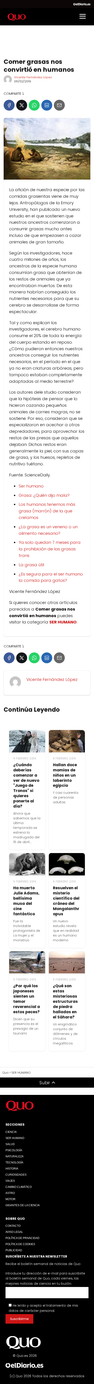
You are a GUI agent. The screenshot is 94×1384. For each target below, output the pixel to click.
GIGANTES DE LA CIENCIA (22, 1205)
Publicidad (13, 1250)
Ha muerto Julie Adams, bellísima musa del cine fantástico (26, 901)
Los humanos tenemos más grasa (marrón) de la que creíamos (47, 511)
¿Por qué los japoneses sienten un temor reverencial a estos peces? (26, 999)
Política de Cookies (20, 1244)
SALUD (10, 1144)
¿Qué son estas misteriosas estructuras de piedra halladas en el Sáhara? (65, 1001)
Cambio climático (18, 1187)
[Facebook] (9, 105)
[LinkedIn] (46, 105)
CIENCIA (11, 1132)
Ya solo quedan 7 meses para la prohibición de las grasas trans (50, 549)
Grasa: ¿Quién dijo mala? (44, 495)
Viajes (10, 1180)
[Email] (59, 105)
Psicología (13, 1150)
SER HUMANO (14, 1138)
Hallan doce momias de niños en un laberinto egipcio (65, 775)
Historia (11, 1168)
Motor (10, 1199)
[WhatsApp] (34, 105)
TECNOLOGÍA (14, 1162)
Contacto (13, 1225)
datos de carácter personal (31, 1310)
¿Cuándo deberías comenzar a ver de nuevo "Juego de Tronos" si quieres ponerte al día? (26, 785)
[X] (21, 105)
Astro (10, 1193)
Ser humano (31, 486)
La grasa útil (31, 565)
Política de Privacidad (22, 1238)
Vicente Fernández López (33, 77)
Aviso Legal (14, 1232)
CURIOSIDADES (15, 1174)
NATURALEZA (14, 1156)
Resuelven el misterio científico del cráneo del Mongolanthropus (66, 901)
